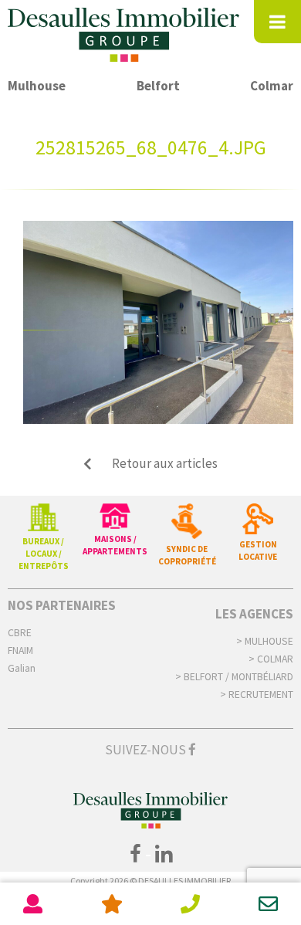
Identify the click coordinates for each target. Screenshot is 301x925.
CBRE (20, 632)
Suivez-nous (146, 749)
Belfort (158, 85)
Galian (22, 668)
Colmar (271, 85)
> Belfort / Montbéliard (234, 676)
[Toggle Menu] (277, 21)
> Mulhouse (264, 641)
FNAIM (20, 650)
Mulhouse (37, 85)
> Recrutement (256, 694)
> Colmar (271, 659)
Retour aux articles (165, 463)
